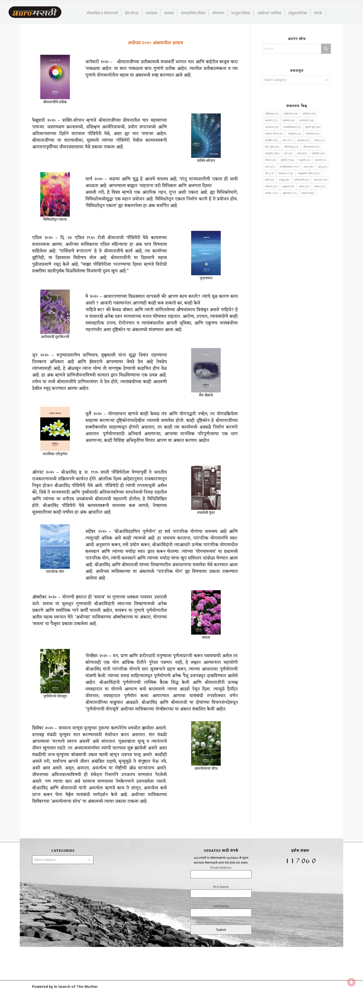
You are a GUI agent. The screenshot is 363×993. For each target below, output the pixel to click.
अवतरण (271, 120)
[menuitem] (102, 13)
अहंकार (288, 120)
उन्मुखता (294, 133)
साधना (308, 193)
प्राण (270, 166)
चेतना (319, 140)
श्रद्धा (284, 180)
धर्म (288, 153)
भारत (308, 166)
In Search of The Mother (76, 986)
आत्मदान (272, 127)
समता (304, 186)
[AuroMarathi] (35, 12)
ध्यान (302, 153)
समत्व (319, 186)
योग (269, 173)
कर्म (287, 140)
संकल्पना (320, 180)
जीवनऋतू (291, 146)
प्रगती (320, 160)
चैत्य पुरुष (272, 146)
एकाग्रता (312, 133)
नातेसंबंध (318, 153)
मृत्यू (322, 166)
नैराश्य (270, 160)
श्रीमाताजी (301, 180)
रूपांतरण (285, 173)
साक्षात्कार (289, 193)
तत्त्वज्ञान (272, 153)
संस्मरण (271, 186)
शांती (269, 180)
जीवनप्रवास (311, 146)
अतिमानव (272, 113)
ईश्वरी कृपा (313, 127)
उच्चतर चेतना (274, 133)
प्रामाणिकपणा (289, 166)
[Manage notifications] (351, 982)
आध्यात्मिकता (292, 127)
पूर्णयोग (287, 160)
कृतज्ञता (303, 140)
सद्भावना (288, 186)
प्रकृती (304, 160)
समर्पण (271, 193)
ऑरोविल (271, 140)
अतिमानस (290, 113)
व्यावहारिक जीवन (309, 173)
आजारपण (306, 120)
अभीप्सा (309, 113)
